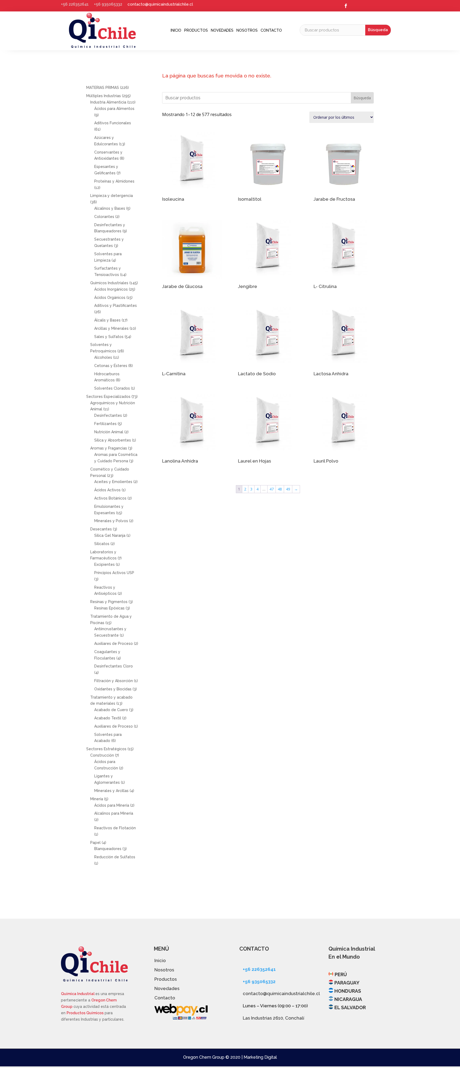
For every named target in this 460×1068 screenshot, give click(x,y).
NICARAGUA (348, 999)
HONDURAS (347, 991)
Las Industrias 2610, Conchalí (273, 1018)
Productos (196, 30)
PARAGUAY (346, 982)
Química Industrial (78, 994)
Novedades (222, 30)
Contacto (271, 30)
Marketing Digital (260, 1057)
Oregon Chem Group (203, 1057)
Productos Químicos (85, 1013)
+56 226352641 (75, 4)
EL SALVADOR (350, 1007)
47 (271, 489)
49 (288, 489)
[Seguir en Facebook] (346, 6)
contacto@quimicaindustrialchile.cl (160, 4)
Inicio (176, 30)
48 (280, 489)
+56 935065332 (108, 4)
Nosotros (247, 30)
